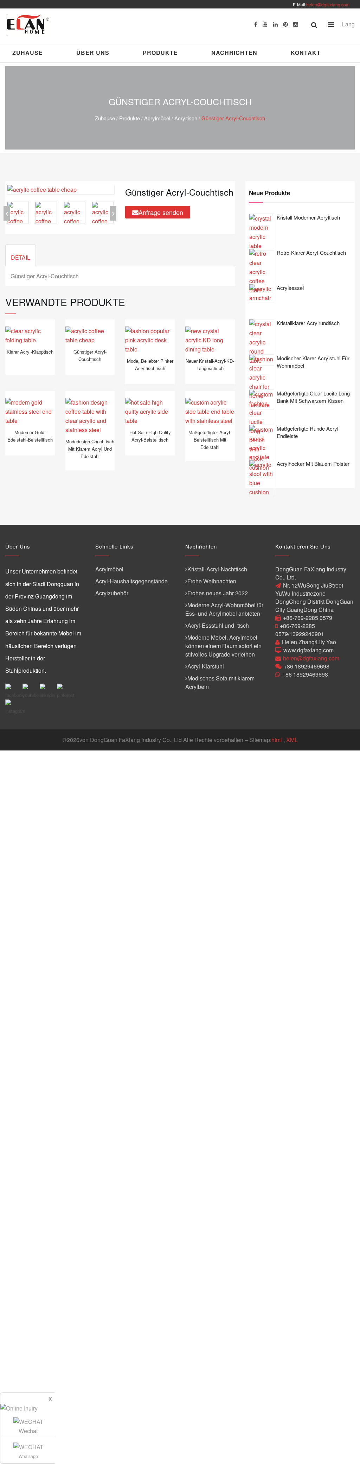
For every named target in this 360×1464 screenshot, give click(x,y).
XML (292, 740)
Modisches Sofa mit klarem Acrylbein (220, 682)
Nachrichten (234, 53)
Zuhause (27, 53)
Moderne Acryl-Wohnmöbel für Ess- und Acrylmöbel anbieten (224, 609)
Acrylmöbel (157, 118)
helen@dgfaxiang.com (327, 4)
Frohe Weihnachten (211, 581)
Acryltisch (185, 118)
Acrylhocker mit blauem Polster (313, 463)
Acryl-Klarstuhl (205, 666)
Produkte (160, 53)
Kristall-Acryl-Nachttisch (217, 569)
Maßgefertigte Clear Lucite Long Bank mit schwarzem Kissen (313, 396)
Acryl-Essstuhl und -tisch (218, 625)
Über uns (92, 53)
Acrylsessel (290, 287)
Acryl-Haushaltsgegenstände (131, 581)
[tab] (20, 255)
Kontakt (306, 53)
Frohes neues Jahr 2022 (217, 593)
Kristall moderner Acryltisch (308, 217)
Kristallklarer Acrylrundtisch (308, 323)
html (276, 740)
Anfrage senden (161, 212)
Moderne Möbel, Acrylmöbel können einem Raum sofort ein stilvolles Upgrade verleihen (223, 645)
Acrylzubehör (111, 593)
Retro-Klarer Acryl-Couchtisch (311, 252)
